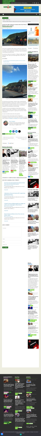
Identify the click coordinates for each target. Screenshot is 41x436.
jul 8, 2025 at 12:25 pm (9, 185)
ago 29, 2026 (13, 157)
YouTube (20, 118)
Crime (12, 170)
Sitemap (35, 426)
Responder (6, 189)
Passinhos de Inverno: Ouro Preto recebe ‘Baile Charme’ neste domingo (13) (21, 138)
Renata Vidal (36, 165)
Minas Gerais (6, 171)
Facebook (10, 118)
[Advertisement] (33, 256)
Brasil (3, 171)
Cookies (33, 427)
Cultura (34, 95)
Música (10, 392)
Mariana (29, 82)
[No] (39, 433)
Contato (27, 426)
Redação (4, 158)
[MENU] (40, 14)
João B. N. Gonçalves (32, 63)
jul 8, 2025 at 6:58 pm (9, 216)
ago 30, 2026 (5, 157)
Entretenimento (6, 392)
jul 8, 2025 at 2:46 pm (9, 206)
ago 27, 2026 (11, 379)
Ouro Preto (33, 113)
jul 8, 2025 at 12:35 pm (9, 195)
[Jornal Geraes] (3, 14)
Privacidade (29, 427)
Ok (20, 434)
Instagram (16, 118)
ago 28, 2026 (22, 157)
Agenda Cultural (30, 81)
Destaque (15, 170)
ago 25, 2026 (36, 115)
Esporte (28, 392)
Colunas (32, 176)
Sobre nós (31, 426)
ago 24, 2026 (34, 409)
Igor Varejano (9, 28)
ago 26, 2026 (36, 84)
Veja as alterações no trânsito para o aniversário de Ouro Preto (15, 63)
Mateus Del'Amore (7, 398)
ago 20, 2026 (11, 409)
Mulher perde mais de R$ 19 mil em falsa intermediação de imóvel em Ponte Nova (8, 138)
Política (16, 394)
